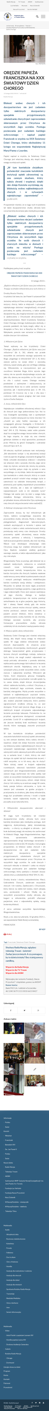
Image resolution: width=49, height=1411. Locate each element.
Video (7, 1331)
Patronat (7, 1383)
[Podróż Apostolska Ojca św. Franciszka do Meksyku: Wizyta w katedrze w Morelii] (34, 1080)
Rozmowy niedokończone (15, 1239)
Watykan (8, 1136)
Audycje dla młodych (14, 1285)
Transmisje (10, 1294)
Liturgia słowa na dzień (12, 1367)
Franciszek (12, 942)
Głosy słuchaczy (12, 1303)
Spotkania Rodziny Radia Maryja (18, 1289)
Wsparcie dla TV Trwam (16, 970)
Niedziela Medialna (13, 1298)
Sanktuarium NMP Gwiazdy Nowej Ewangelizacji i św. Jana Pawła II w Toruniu (24, 1182)
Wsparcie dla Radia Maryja (17, 967)
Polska (7, 1122)
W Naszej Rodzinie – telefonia (16, 1207)
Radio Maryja (11, 2)
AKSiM (30, 2)
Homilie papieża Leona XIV (16, 1340)
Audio (7, 1230)
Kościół (28, 25)
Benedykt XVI (10, 1145)
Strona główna (19, 25)
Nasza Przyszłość (19, 9)
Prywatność (8, 1387)
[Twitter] (36, 1403)
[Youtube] (43, 1403)
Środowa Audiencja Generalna (17, 1344)
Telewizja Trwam (11, 1172)
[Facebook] (32, 1403)
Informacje (7, 1118)
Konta (6, 1375)
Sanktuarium (39, 2)
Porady (9, 1248)
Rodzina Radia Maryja (13, 1354)
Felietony (9, 1253)
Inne (8, 1307)
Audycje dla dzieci (12, 1280)
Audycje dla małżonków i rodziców (19, 1271)
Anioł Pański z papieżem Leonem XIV (19, 1335)
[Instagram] (40, 1403)
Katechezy (10, 1244)
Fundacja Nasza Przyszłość (15, 1193)
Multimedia (8, 1226)
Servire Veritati (32, 9)
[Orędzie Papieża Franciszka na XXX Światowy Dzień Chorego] (24, 49)
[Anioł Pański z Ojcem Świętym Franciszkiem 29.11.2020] (14, 1085)
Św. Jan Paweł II (11, 1149)
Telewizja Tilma (10, 1211)
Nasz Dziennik (35, 5)
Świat (7, 1127)
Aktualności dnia (12, 1234)
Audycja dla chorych (13, 1275)
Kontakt (7, 1379)
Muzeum (24, 5)
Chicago (9, 1358)
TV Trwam (21, 2)
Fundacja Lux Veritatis (13, 1188)
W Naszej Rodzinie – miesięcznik (17, 1202)
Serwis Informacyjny (13, 1312)
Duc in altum (10, 1257)
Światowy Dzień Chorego (25, 942)
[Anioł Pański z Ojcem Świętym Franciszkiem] (14, 1069)
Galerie (7, 1349)
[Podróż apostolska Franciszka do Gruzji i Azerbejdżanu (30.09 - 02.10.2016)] (34, 1069)
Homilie (9, 1266)
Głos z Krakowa (12, 1262)
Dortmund (10, 1363)
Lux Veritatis (15, 5)
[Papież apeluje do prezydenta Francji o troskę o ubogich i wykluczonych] (34, 1033)
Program (7, 1371)
